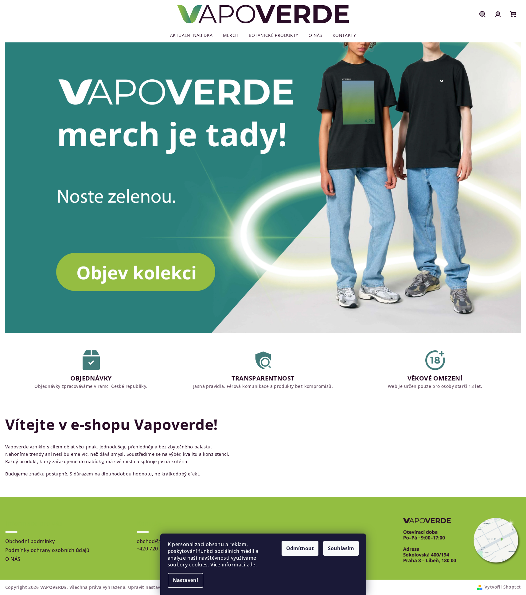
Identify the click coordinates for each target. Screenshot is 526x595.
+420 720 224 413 (157, 548)
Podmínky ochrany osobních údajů (47, 550)
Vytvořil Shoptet (503, 587)
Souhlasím (341, 548)
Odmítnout (300, 548)
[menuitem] (191, 35)
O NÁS (13, 559)
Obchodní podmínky (30, 541)
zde (251, 564)
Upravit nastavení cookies (156, 587)
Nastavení (185, 580)
